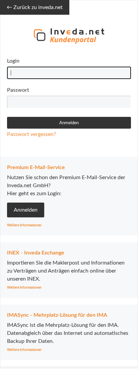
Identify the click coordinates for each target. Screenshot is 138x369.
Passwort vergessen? (31, 134)
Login (13, 61)
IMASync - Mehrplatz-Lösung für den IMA (57, 315)
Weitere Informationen (24, 225)
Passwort (18, 90)
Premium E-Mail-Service (36, 167)
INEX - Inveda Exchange (35, 252)
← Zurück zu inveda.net (35, 7)
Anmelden (26, 210)
